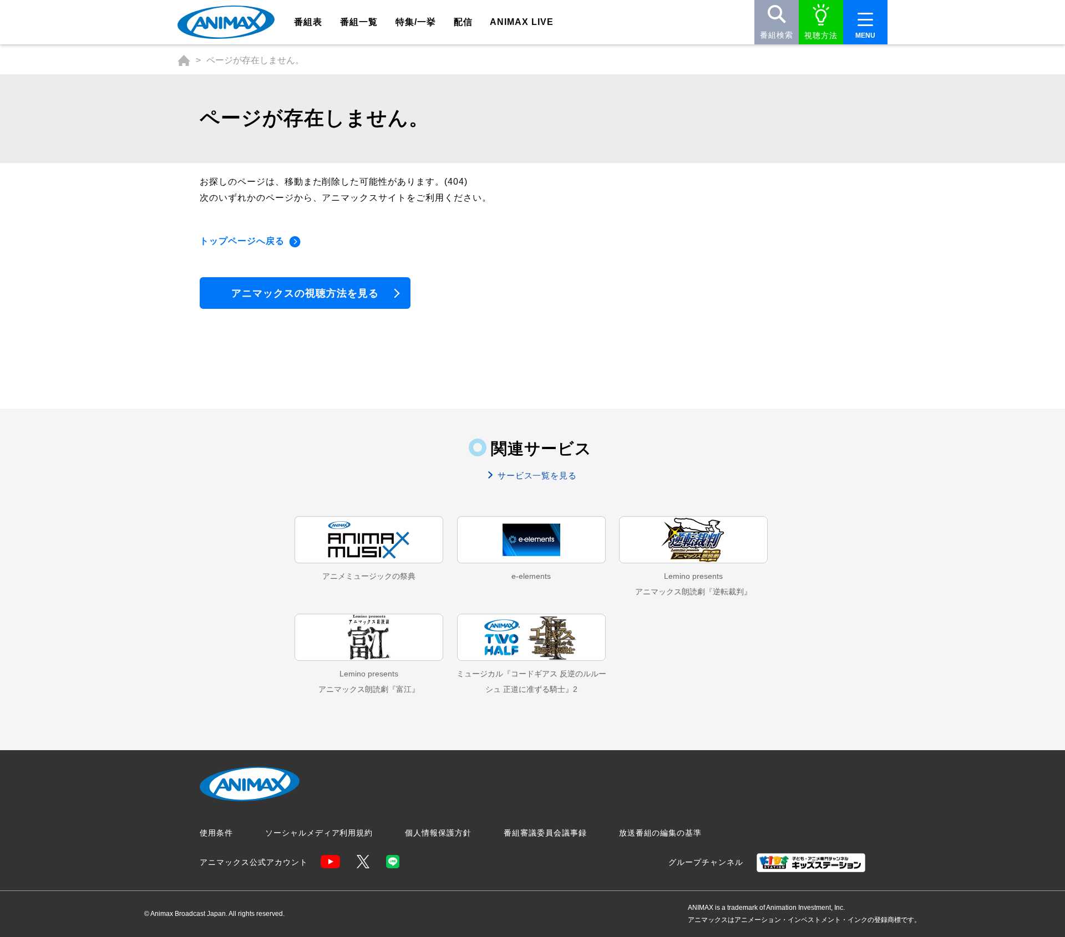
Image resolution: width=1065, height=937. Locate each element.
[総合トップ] (184, 60)
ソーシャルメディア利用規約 (319, 832)
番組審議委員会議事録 (545, 832)
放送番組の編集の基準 (660, 832)
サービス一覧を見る (536, 475)
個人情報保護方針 (438, 832)
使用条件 (216, 832)
